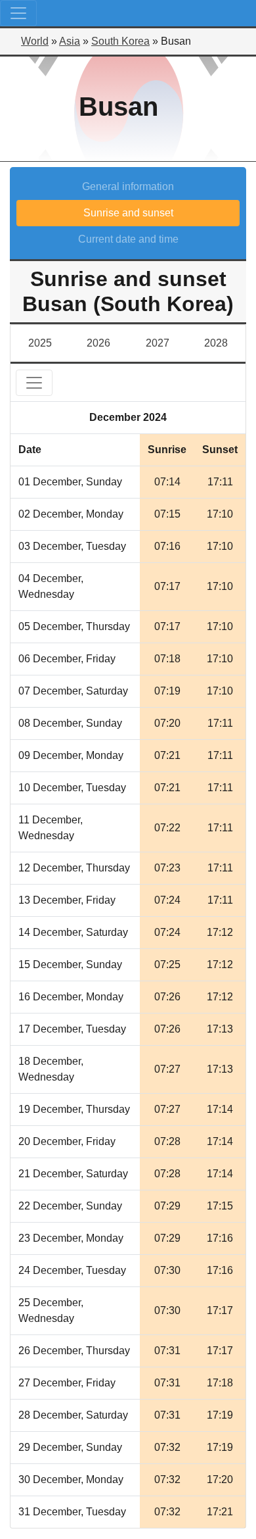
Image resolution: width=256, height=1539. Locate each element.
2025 (40, 343)
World (35, 41)
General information (128, 186)
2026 (98, 343)
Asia (69, 41)
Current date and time (128, 239)
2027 (157, 343)
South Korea (120, 41)
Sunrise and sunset (128, 212)
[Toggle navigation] (18, 13)
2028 (216, 343)
